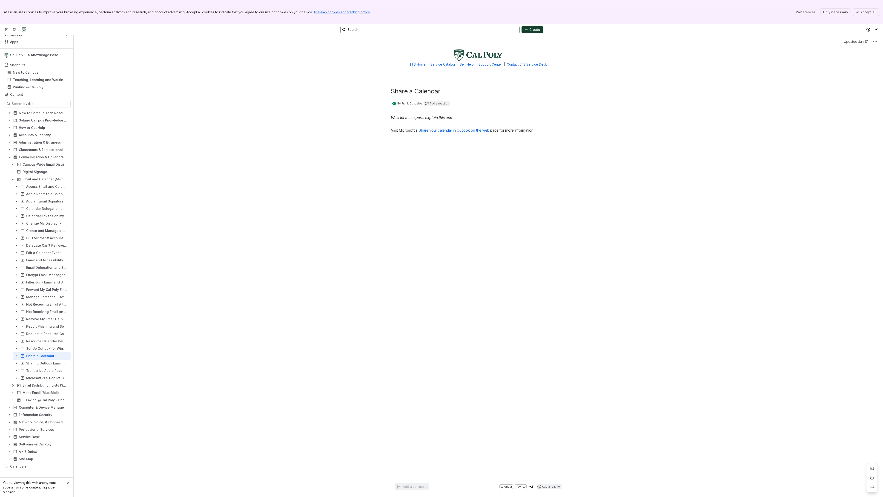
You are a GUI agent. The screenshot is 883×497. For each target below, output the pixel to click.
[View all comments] (872, 468)
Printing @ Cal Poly (28, 87)
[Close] (68, 483)
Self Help (467, 64)
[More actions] (67, 55)
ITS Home (418, 64)
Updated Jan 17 (856, 41)
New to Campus (25, 72)
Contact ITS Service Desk (527, 64)
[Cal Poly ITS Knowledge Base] (24, 29)
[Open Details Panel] (872, 477)
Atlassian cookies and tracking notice (342, 12)
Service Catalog (442, 64)
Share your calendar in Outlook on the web (454, 130)
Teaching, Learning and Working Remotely (39, 80)
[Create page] (872, 487)
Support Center (490, 64)
